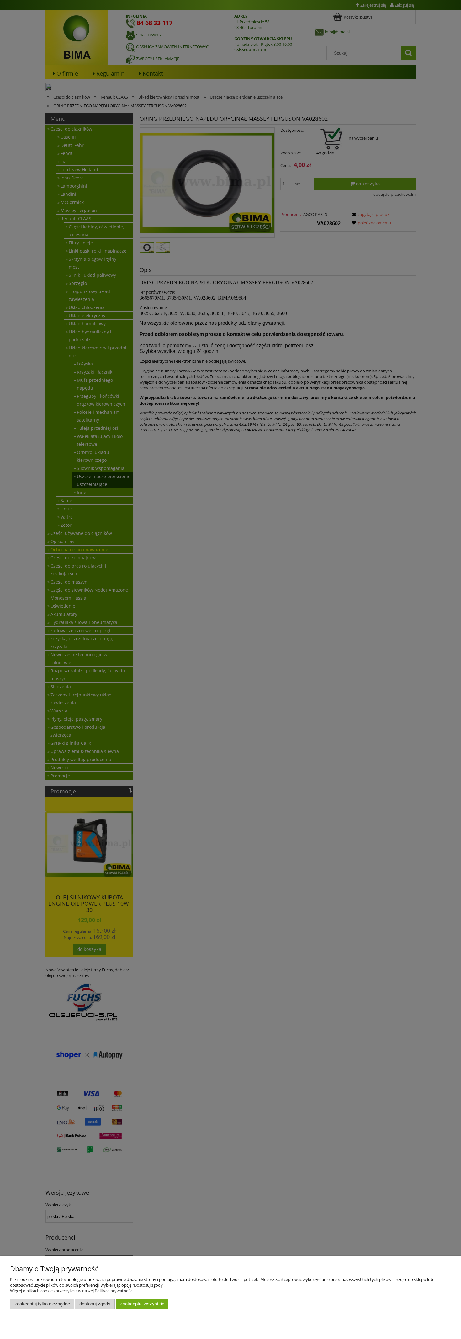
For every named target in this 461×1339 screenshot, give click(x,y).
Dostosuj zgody (94, 1303)
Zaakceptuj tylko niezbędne (42, 1303)
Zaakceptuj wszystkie (142, 1303)
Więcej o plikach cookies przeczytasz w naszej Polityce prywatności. (72, 1291)
